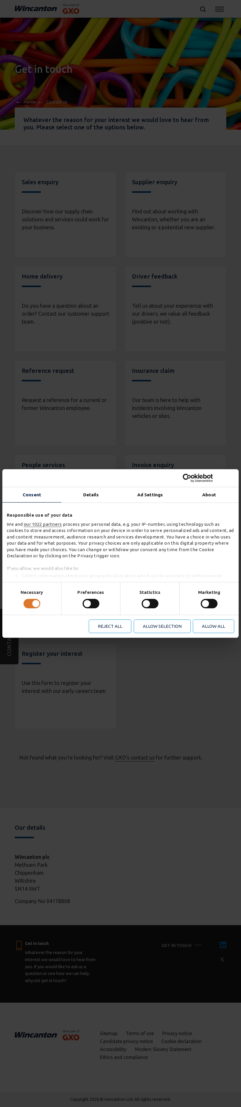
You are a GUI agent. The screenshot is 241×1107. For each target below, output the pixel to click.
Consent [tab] (32, 494)
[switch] (91, 603)
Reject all (110, 626)
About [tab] (209, 494)
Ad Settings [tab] (150, 494)
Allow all (213, 626)
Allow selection (162, 626)
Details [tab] (91, 494)
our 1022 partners (43, 524)
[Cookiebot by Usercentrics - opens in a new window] (208, 478)
